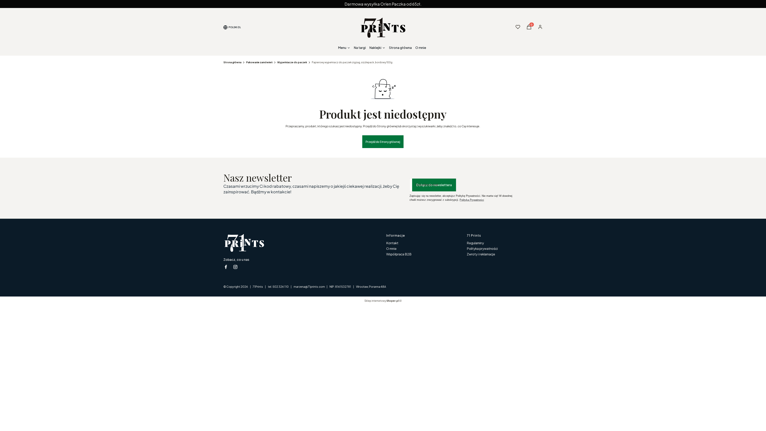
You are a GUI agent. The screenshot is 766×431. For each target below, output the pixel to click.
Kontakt (392, 243)
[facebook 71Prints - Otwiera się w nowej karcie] (225, 266)
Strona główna (232, 62)
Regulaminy (475, 243)
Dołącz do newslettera (434, 185)
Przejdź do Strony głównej (383, 141)
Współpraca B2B (399, 254)
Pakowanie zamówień (259, 62)
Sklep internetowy (381, 300)
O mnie (391, 248)
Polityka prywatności (482, 248)
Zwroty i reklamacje (481, 254)
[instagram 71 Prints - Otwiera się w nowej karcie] (235, 266)
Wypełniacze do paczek (292, 62)
